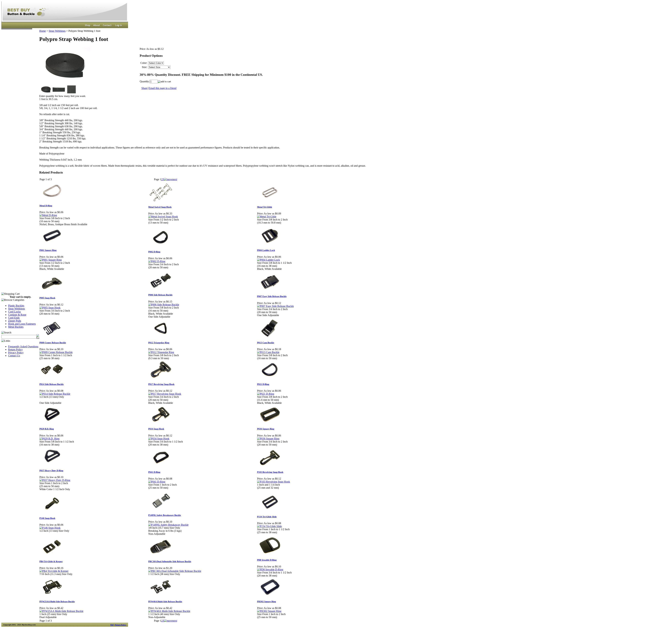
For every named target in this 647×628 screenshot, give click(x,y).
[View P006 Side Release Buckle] (163, 304)
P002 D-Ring (154, 251)
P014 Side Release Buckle (51, 384)
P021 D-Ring (263, 384)
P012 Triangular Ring (158, 342)
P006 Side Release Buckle (160, 295)
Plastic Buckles (16, 305)
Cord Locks (14, 311)
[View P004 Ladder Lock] (268, 259)
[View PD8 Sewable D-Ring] (270, 569)
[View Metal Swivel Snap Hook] (163, 216)
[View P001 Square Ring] (50, 259)
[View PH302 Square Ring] (269, 611)
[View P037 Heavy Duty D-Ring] (54, 480)
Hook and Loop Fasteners (22, 323)
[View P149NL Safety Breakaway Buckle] (168, 524)
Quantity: (145, 81)
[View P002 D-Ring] (156, 261)
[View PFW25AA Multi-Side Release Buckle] (61, 611)
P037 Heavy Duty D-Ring (51, 470)
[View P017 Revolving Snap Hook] (164, 393)
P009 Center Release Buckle (52, 342)
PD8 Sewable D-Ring (267, 560)
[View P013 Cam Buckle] (268, 352)
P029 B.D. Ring (46, 429)
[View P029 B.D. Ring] (49, 438)
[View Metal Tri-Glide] (266, 216)
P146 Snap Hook (47, 518)
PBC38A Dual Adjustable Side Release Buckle (169, 561)
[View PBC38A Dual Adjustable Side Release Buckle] (174, 571)
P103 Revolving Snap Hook (270, 472)
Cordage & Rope (17, 314)
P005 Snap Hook (47, 298)
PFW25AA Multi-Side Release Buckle (57, 601)
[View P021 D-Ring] (265, 393)
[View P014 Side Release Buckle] (54, 393)
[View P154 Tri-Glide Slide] (269, 526)
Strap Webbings (16, 308)
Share (144, 88)
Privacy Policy (16, 352)
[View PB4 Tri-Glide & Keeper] (53, 571)
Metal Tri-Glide (264, 207)
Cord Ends (14, 317)
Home (42, 30)
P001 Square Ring (48, 250)
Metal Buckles (15, 326)
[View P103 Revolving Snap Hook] (273, 481)
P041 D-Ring (154, 472)
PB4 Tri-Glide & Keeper (51, 561)
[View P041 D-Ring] (156, 481)
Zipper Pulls (14, 320)
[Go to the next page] (170, 179)
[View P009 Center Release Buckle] (56, 352)
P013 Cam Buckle (265, 342)
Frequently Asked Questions (23, 346)
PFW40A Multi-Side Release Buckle (165, 601)
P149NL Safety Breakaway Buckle (164, 515)
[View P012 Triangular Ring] (161, 352)
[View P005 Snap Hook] (49, 307)
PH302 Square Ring (266, 601)
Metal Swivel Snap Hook (160, 207)
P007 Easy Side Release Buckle (272, 296)
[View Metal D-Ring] (48, 215)
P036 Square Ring (265, 429)
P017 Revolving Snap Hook (161, 384)
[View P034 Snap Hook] (158, 438)
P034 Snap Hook (156, 429)
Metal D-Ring (45, 205)
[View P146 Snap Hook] (49, 527)
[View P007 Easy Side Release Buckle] (275, 306)
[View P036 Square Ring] (268, 438)
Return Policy (15, 349)
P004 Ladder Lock (266, 250)
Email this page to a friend (162, 88)
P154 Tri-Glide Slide (267, 516)
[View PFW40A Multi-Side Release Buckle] (169, 611)
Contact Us (14, 355)
